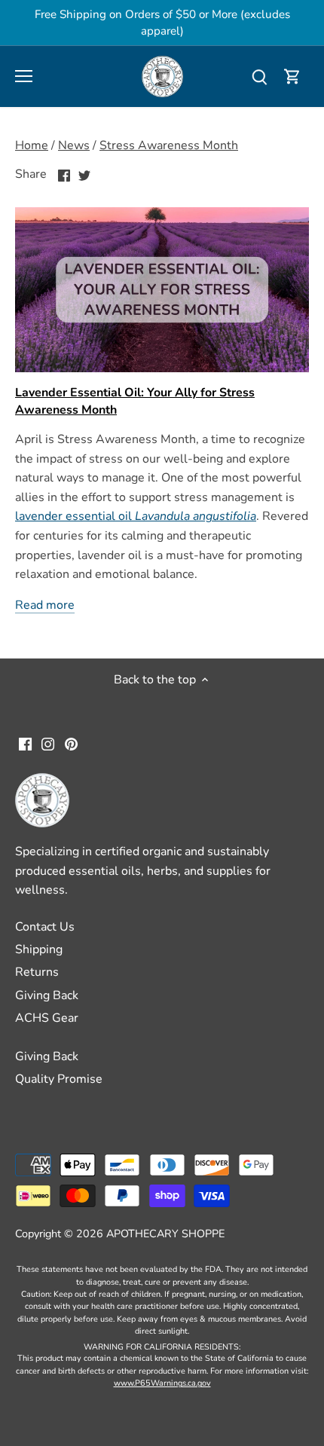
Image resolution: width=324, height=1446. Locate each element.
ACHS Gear (46, 1018)
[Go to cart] (292, 76)
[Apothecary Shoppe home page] (162, 75)
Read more (45, 605)
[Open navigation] (23, 76)
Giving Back (46, 995)
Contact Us (45, 927)
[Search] (259, 76)
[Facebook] (25, 743)
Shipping (39, 949)
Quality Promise (58, 1079)
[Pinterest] (71, 743)
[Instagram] (47, 743)
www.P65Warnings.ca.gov (162, 1383)
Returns (37, 972)
